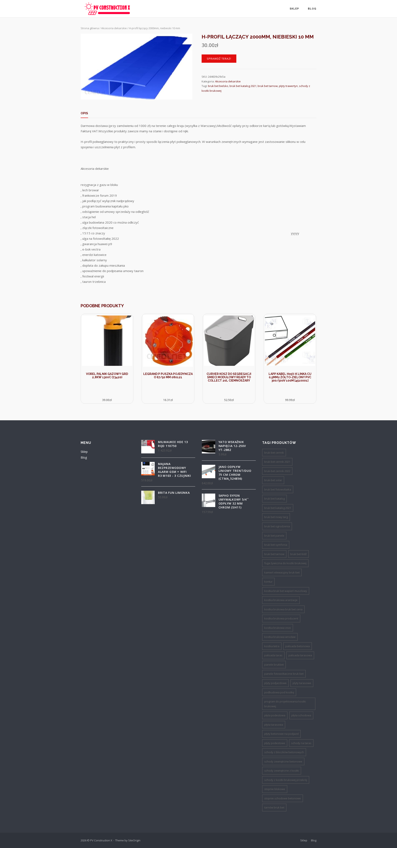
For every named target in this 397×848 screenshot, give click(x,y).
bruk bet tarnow (268, 86)
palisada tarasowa (300, 655)
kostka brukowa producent (281, 618)
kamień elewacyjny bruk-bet (282, 572)
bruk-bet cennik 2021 (277, 462)
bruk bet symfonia (275, 545)
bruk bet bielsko (218, 86)
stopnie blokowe (274, 789)
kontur (268, 581)
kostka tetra (271, 646)
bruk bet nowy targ (276, 517)
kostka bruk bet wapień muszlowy (285, 591)
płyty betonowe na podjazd (281, 734)
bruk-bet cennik (274, 452)
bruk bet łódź (298, 554)
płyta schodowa (301, 715)
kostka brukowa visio (277, 628)
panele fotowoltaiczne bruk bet (284, 674)
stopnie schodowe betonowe (282, 798)
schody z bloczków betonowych (284, 752)
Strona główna (90, 28)
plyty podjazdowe (275, 683)
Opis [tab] (84, 113)
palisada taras (273, 655)
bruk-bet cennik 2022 (277, 471)
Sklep (294, 8)
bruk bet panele (274, 535)
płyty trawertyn (288, 86)
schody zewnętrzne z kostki (281, 770)
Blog (312, 8)
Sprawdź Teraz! (219, 58)
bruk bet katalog (274, 498)
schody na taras (301, 743)
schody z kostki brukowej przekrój (285, 780)
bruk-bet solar (273, 480)
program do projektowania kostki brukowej (285, 704)
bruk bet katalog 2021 (243, 86)
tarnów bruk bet (274, 807)
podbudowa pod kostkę (279, 692)
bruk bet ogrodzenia (277, 526)
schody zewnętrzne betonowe (283, 761)
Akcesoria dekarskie (114, 28)
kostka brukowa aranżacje (281, 600)
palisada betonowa (297, 646)
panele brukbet (274, 664)
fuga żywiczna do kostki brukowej (285, 563)
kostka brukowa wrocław (279, 637)
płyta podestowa (274, 715)
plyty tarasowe (302, 683)
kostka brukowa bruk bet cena (283, 609)
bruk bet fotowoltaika (277, 489)
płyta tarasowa (273, 724)
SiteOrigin (134, 840)
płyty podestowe (274, 743)
